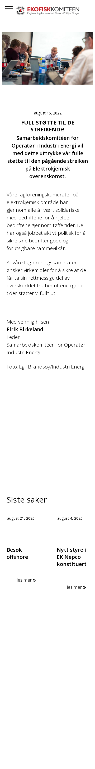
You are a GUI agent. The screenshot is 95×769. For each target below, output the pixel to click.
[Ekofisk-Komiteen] (47, 11)
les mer (25, 580)
